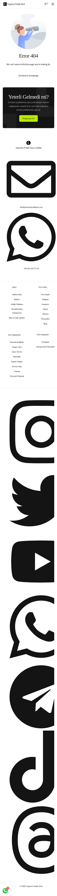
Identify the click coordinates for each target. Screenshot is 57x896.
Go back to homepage (28, 76)
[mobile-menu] (52, 4)
